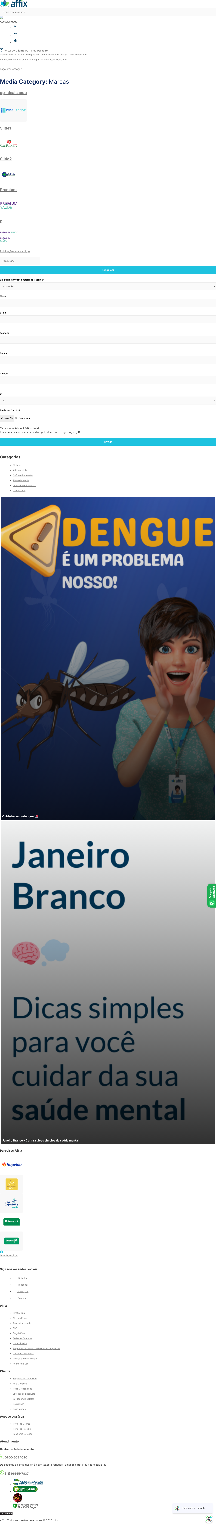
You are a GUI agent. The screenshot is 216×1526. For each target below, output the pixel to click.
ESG (15, 1328)
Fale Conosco (20, 1383)
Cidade (4, 373)
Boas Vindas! (19, 1409)
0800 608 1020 (15, 1457)
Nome (3, 296)
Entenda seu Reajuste (24, 1393)
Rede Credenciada (22, 1388)
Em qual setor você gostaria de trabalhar (22, 279)
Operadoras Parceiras (24, 485)
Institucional (6, 54)
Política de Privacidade (25, 1358)
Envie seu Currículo (10, 410)
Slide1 (5, 128)
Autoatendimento (9, 59)
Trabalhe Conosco (22, 1338)
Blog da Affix (34, 54)
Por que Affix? (25, 59)
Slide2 (6, 159)
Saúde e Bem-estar (23, 475)
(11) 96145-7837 (16, 1473)
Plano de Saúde (21, 480)
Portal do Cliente (21, 1423)
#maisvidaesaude (77, 54)
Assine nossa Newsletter (54, 59)
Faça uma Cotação (58, 54)
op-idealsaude (13, 92)
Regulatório (19, 1333)
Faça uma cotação (11, 69)
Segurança (18, 1404)
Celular (4, 353)
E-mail (3, 312)
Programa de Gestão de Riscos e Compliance (36, 1348)
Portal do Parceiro (22, 1428)
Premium (8, 189)
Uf (1, 393)
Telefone (4, 333)
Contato (45, 54)
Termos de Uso (20, 1363)
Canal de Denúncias (23, 1353)
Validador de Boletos (23, 1398)
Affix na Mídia (20, 470)
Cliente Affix (19, 490)
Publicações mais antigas (15, 251)
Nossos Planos (19, 54)
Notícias (17, 465)
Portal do (14, 50)
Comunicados (20, 1343)
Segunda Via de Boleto (25, 1378)
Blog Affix (37, 59)
